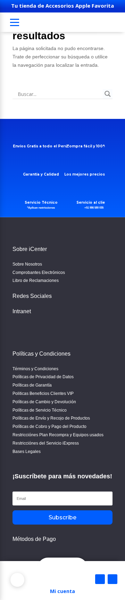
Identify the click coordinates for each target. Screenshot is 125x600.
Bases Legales (26, 451)
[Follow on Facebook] (19, 330)
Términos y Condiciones (35, 368)
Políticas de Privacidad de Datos (43, 376)
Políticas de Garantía (32, 385)
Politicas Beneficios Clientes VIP (43, 393)
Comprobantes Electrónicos (38, 272)
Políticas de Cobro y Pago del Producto (49, 426)
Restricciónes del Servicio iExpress (45, 443)
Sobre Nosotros (27, 264)
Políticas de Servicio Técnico (39, 410)
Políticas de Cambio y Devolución (44, 401)
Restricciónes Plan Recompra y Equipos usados (57, 434)
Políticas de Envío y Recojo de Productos (51, 418)
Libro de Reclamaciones (35, 280)
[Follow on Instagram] (36, 330)
